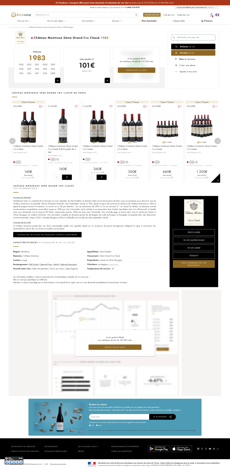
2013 (21, 73)
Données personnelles (58, 464)
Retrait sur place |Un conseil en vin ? (115, 7)
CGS (46, 464)
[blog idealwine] (218, 448)
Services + (116, 20)
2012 (29, 73)
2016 (37, 68)
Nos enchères (88, 20)
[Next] (217, 141)
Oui (92, 425)
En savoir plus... (113, 264)
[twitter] (202, 448)
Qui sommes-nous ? (88, 446)
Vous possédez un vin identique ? (193, 264)
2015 (45, 68)
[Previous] (12, 141)
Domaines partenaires (56, 451)
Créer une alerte (187, 65)
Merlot (56, 264)
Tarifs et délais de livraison (25, 451)
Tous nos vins (22, 20)
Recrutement (51, 446)
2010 (45, 73)
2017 (29, 68)
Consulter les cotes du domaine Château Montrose (47, 234)
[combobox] (211, 7)
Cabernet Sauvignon (68, 264)
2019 (53, 64)
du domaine (187, 59)
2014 (53, 68)
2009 (52, 73)
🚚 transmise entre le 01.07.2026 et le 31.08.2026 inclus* (115, 2)
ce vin (187, 46)
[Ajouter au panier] (67, 177)
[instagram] (206, 448)
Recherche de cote (21, 27)
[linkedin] (214, 448)
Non (100, 425)
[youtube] (210, 448)
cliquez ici (105, 7)
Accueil (11, 27)
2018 (21, 68)
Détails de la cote (136, 70)
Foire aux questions (121, 451)
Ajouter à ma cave (188, 71)
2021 (37, 64)
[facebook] (198, 448)
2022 (29, 64)
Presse (81, 451)
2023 (21, 64)
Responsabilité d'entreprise (125, 446)
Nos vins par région (55, 20)
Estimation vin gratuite (23, 446)
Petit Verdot (33, 264)
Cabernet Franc (45, 264)
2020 (45, 64)
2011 (37, 73)
